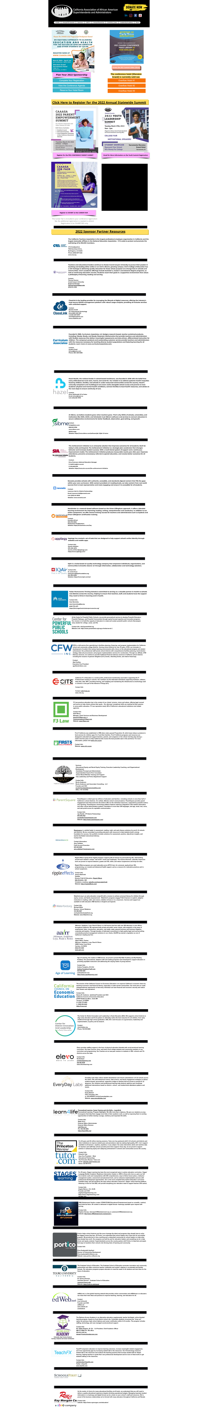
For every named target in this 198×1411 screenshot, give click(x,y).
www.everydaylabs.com (98, 1098)
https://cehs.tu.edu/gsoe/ (91, 1284)
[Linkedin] (126, 15)
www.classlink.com (75, 318)
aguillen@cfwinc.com (80, 666)
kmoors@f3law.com (79, 717)
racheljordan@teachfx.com (84, 1362)
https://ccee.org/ (81, 1006)
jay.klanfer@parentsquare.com (87, 817)
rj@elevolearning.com (84, 1060)
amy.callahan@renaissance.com (84, 849)
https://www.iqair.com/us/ (82, 577)
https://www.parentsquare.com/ (93, 819)
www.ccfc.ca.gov (96, 740)
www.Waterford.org (86, 915)
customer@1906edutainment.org (121, 1212)
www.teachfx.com (81, 1366)
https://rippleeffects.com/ (89, 884)
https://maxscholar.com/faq (82, 525)
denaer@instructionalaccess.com (87, 1334)
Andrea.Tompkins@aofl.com (86, 969)
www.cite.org (79, 693)
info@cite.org (85, 691)
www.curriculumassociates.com (99, 344)
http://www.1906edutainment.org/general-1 (98, 1214)
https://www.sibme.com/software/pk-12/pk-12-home (91, 433)
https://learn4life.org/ (84, 1131)
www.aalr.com (79, 950)
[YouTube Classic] (140, 15)
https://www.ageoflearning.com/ (87, 974)
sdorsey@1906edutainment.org (99, 1212)
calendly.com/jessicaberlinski (97, 882)
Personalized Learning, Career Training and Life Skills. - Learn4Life (99, 1110)
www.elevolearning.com (84, 1064)
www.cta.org (72, 255)
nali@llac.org (82, 1127)
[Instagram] (130, 15)
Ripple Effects (97, 878)
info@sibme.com (74, 425)
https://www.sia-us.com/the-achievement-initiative (91, 468)
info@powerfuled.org (87, 626)
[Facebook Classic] (135, 15)
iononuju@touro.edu (84, 1282)
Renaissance (78, 830)
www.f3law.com (84, 721)
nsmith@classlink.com (76, 316)
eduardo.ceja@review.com (91, 1161)
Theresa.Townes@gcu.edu (76, 285)
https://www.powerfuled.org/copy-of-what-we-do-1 (96, 628)
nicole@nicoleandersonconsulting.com (88, 788)
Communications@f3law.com (82, 719)
